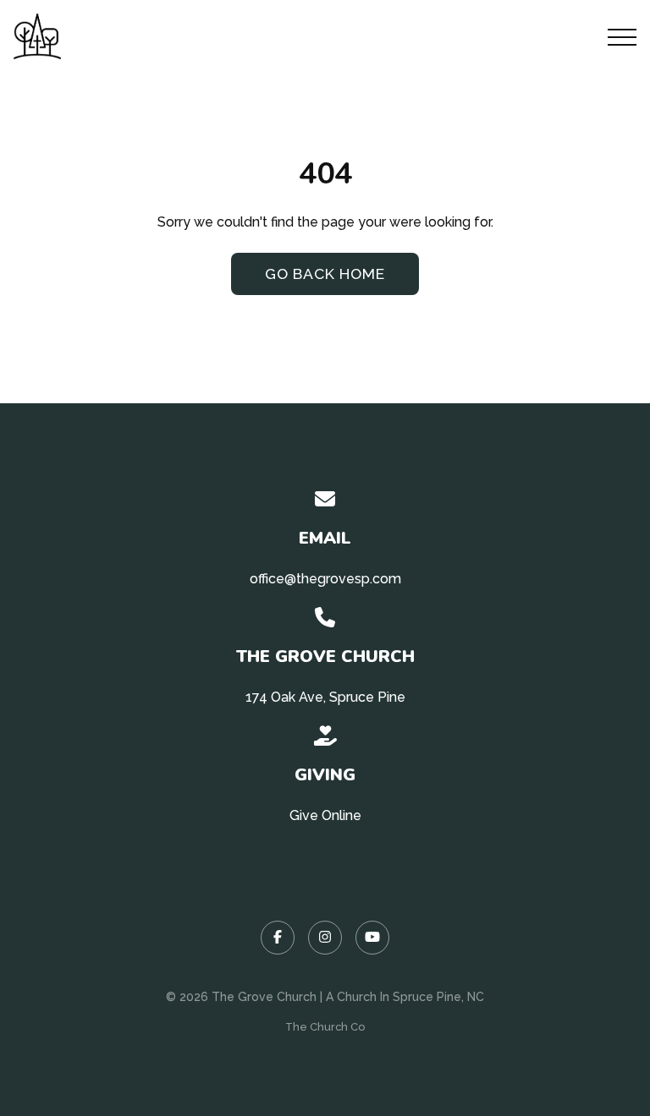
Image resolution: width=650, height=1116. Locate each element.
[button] (622, 37)
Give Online (325, 815)
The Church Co (325, 1026)
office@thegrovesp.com (325, 579)
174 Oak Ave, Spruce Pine (325, 697)
